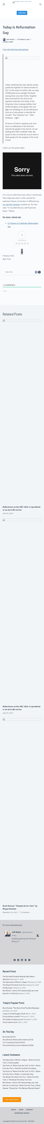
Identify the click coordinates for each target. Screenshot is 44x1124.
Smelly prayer (8, 988)
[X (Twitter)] (22, 251)
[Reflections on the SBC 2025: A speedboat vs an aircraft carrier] (22, 411)
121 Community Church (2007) (14, 1042)
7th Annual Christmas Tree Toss (20, 1080)
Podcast (29, 1110)
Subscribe (21, 13)
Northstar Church (22, 1113)
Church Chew (8, 42)
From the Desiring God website (15, 49)
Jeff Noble (16, 932)
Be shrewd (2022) (9, 1037)
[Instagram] (18, 960)
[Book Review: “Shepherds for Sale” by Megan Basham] (22, 810)
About (13, 1110)
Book (21, 1110)
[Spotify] (26, 960)
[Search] (40, 4)
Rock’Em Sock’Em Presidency (25, 1068)
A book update (14, 1063)
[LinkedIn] (22, 253)
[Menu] (4, 4)
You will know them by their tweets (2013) (18, 1040)
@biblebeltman (28, 932)
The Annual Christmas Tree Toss (14, 985)
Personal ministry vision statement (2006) (18, 1045)
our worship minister (11, 204)
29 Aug (14, 935)
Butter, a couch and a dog (24, 1074)
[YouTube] (29, 960)
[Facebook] (22, 250)
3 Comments (24, 912)
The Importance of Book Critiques (15, 982)
